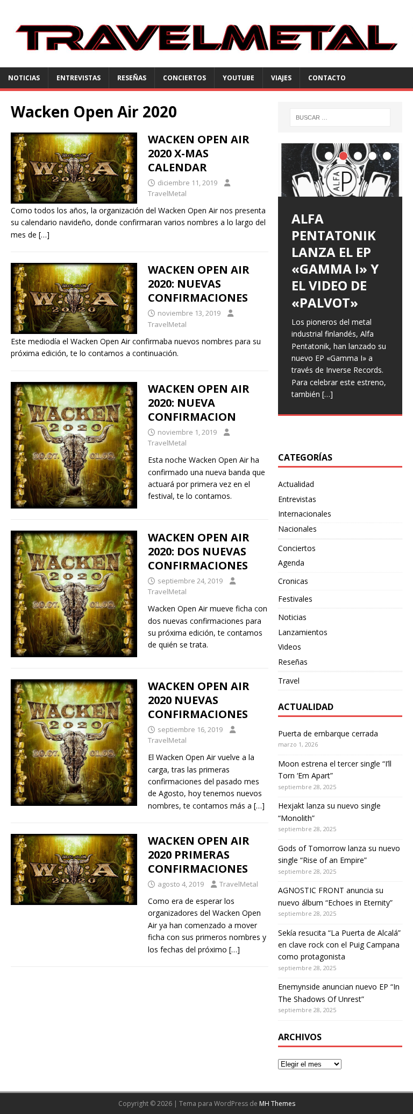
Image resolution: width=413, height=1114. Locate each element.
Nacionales (297, 529)
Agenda (291, 563)
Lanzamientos (302, 632)
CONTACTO (327, 77)
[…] (44, 234)
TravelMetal (167, 193)
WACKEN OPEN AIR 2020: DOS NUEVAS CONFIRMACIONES (199, 551)
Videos (289, 647)
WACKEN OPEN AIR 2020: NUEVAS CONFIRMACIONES (199, 283)
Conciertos (184, 77)
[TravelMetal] (206, 61)
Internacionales (304, 514)
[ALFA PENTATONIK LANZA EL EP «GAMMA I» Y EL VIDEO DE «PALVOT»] (340, 170)
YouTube (238, 77)
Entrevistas (78, 77)
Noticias (24, 77)
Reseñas (131, 77)
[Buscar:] (340, 117)
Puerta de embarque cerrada (328, 733)
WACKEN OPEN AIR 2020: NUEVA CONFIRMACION (199, 402)
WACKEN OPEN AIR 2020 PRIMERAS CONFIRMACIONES (199, 854)
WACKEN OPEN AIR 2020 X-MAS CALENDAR (199, 153)
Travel (289, 681)
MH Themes (277, 1103)
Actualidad (296, 484)
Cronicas (293, 581)
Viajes (281, 77)
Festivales (295, 599)
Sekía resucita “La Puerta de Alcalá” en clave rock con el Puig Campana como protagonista (339, 945)
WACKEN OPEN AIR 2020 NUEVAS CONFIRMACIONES (199, 700)
